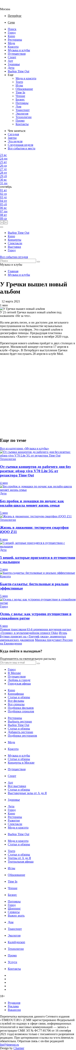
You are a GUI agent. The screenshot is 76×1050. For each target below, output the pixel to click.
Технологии (24, 117)
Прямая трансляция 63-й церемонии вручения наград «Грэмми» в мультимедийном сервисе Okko (35, 631)
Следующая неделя (20, 145)
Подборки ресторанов (22, 735)
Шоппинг (14, 908)
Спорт (12, 57)
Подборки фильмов (21, 707)
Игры (19, 85)
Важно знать (16, 915)
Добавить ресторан (20, 732)
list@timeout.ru (9, 1044)
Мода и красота (26, 78)
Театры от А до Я (19, 858)
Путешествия (17, 53)
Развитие (14, 820)
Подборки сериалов (21, 711)
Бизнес (20, 99)
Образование (24, 89)
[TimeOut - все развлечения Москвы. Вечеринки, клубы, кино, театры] (8, 5)
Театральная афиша (21, 861)
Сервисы (14, 912)
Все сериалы (16, 704)
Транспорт (23, 110)
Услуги (12, 962)
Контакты (22, 124)
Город (12, 32)
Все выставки (17, 786)
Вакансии (14, 1009)
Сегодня (13, 134)
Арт (10, 60)
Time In (20, 92)
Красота (13, 46)
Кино (11, 36)
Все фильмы (16, 700)
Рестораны (15, 39)
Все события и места (21, 148)
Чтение (20, 96)
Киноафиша (16, 693)
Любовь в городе (19, 680)
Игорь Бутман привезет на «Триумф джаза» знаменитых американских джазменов (33, 636)
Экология (22, 113)
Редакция (14, 1002)
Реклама (13, 1006)
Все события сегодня (14, 257)
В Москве (14, 673)
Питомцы (22, 103)
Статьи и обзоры (19, 697)
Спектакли (15, 243)
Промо (20, 120)
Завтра (12, 137)
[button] (1, 227)
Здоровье (14, 64)
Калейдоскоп (16, 942)
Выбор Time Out (18, 71)
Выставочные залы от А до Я (27, 793)
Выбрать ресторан (20, 721)
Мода (11, 43)
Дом (18, 106)
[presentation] (2, 222)
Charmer (18, 1048)
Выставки (14, 246)
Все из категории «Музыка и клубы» (24, 448)
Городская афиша (19, 683)
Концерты (14, 239)
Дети (11, 67)
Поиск (12, 29)
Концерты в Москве (21, 762)
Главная (13, 271)
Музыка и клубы (19, 50)
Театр (19, 82)
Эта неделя (15, 141)
